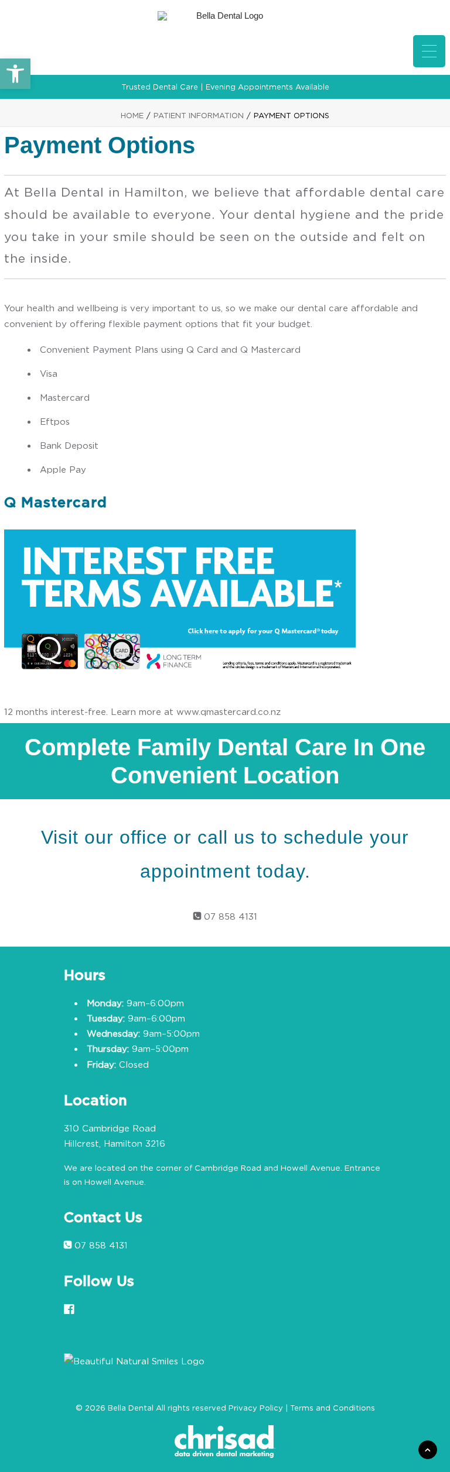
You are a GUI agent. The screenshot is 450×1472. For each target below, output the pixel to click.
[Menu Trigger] (429, 51)
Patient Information (199, 115)
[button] (15, 74)
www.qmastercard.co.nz (228, 711)
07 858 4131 (229, 916)
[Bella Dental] (225, 37)
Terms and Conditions (332, 1408)
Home (132, 115)
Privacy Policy (256, 1408)
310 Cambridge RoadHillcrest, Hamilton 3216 (114, 1135)
